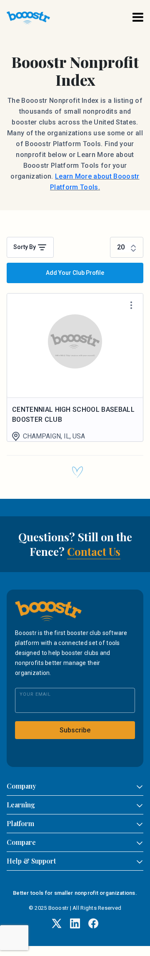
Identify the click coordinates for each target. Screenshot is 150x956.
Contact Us (93, 551)
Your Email (35, 694)
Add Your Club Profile (75, 272)
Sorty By (25, 247)
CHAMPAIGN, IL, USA (54, 436)
